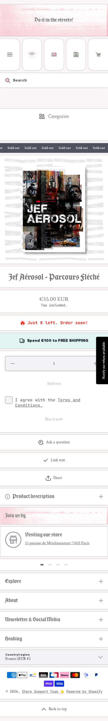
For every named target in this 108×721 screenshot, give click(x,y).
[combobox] (54, 80)
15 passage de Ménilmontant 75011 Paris (57, 543)
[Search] (5, 80)
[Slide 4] (66, 564)
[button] (98, 54)
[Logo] (32, 54)
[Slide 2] (49, 564)
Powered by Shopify (84, 691)
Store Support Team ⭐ (43, 691)
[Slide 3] (58, 564)
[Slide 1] (41, 564)
